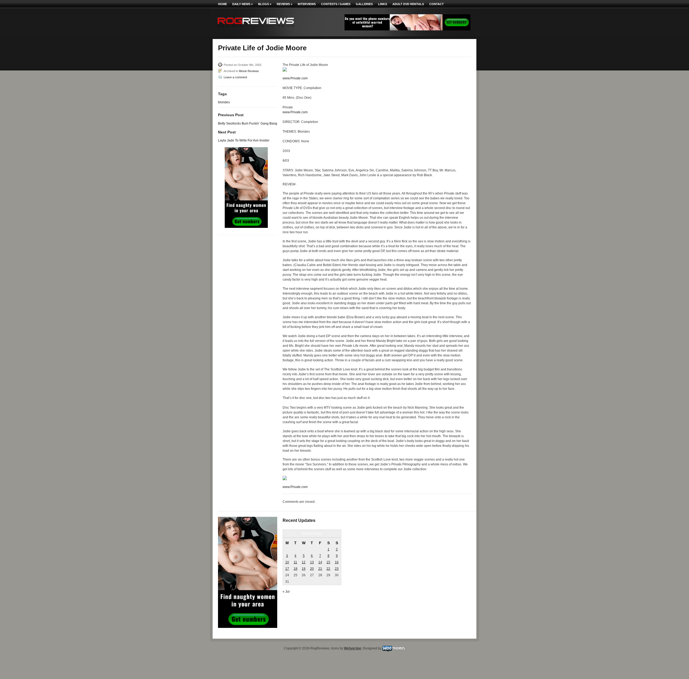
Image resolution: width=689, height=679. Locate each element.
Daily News (242, 4)
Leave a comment (235, 77)
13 (312, 562)
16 (337, 562)
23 (337, 569)
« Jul (286, 591)
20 (312, 569)
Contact (436, 4)
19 (303, 569)
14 (320, 562)
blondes (224, 102)
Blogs (264, 4)
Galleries (364, 4)
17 (287, 569)
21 (320, 569)
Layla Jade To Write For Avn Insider (243, 140)
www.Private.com (295, 78)
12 (303, 562)
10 (287, 562)
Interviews (307, 4)
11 (295, 562)
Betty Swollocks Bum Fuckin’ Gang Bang (247, 123)
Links (382, 4)
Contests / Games (335, 4)
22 (328, 569)
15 (328, 562)
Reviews (284, 4)
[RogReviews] (255, 28)
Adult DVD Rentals (408, 4)
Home (222, 4)
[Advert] (407, 29)
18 (295, 569)
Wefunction (352, 648)
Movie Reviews (249, 71)
